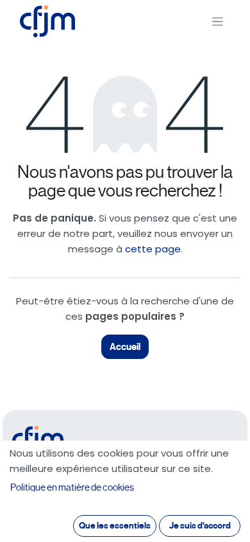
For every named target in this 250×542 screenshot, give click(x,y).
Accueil (125, 347)
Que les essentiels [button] (115, 525)
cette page (153, 249)
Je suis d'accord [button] (200, 525)
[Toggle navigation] (217, 21)
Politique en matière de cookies (72, 487)
